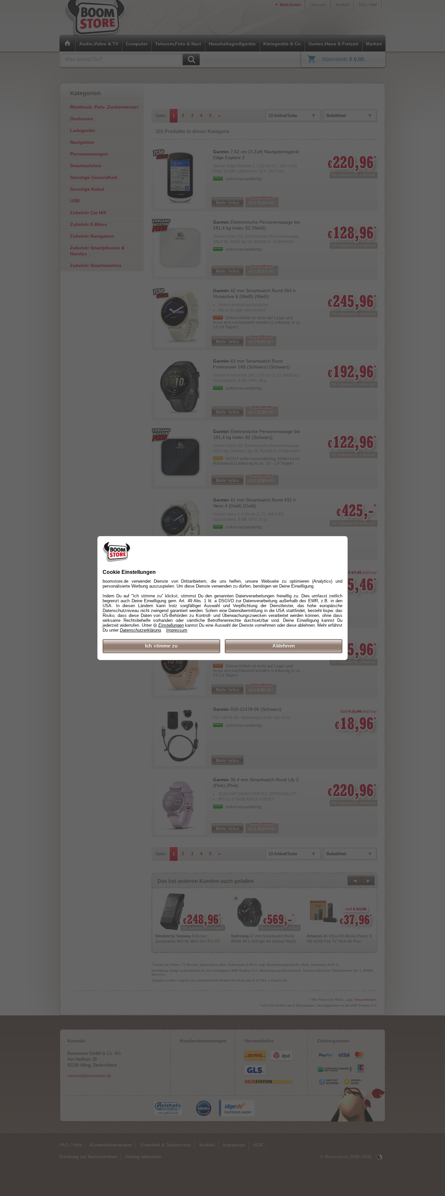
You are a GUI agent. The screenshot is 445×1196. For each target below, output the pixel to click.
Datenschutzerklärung (140, 630)
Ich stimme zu (161, 646)
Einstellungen (171, 625)
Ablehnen (283, 646)
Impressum (176, 630)
